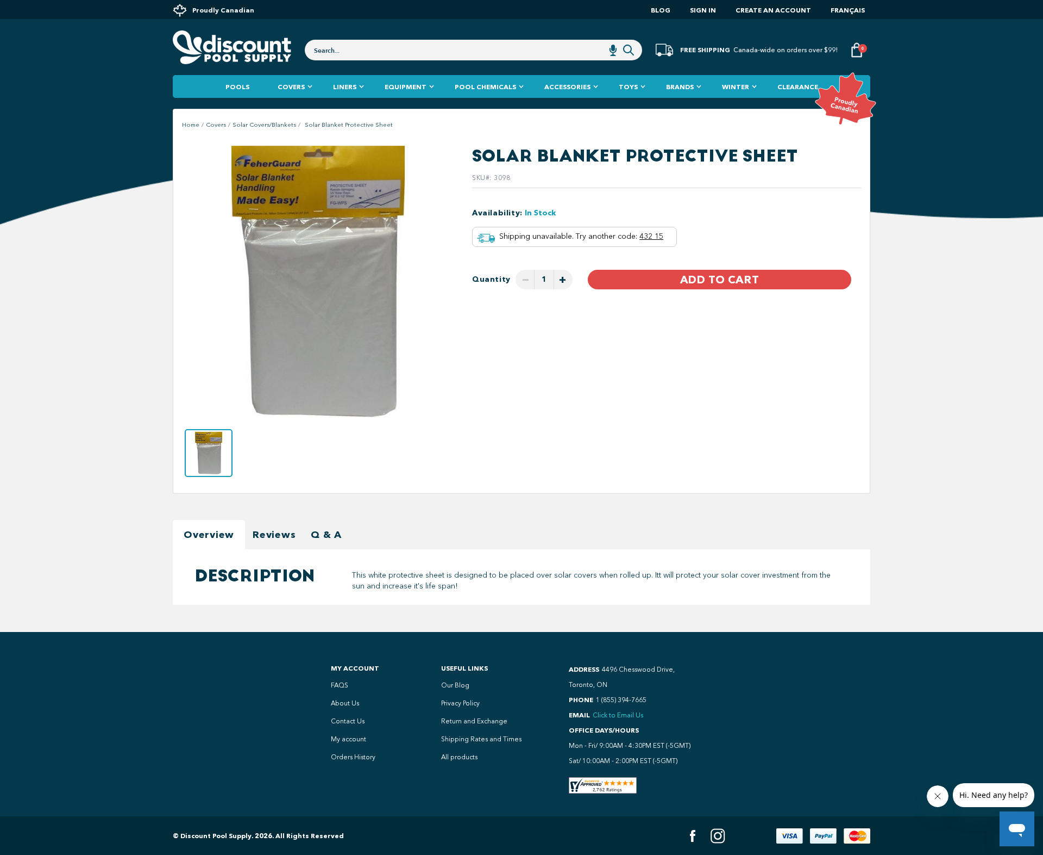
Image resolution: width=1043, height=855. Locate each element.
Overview (209, 535)
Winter (735, 87)
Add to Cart (719, 279)
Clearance (797, 87)
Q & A (326, 535)
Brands (680, 87)
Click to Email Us (618, 715)
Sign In (703, 10)
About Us (345, 703)
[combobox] (473, 50)
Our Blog (455, 685)
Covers (291, 87)
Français (848, 10)
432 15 (651, 236)
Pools (237, 87)
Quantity (491, 279)
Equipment (405, 87)
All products (459, 757)
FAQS (339, 685)
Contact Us (348, 721)
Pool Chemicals (485, 87)
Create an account (773, 10)
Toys (628, 87)
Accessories (567, 87)
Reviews (274, 535)
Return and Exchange (474, 721)
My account (348, 739)
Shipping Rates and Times (481, 739)
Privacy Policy (460, 703)
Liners (344, 87)
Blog (660, 10)
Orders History (353, 757)
